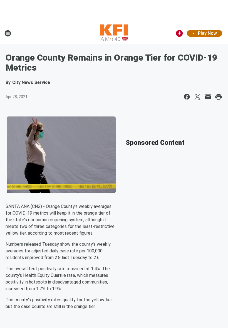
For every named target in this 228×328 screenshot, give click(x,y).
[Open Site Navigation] (7, 33)
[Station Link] (114, 33)
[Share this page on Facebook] (187, 97)
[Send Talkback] (179, 33)
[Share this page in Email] (208, 97)
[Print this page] (218, 97)
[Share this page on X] (197, 97)
